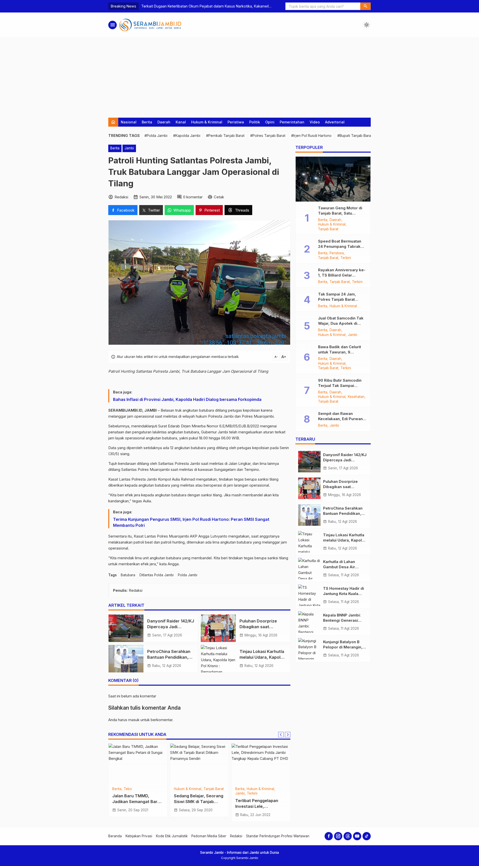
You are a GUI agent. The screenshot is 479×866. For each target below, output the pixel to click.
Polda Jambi (187, 575)
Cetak (219, 197)
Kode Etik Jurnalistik (172, 836)
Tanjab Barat (184, 793)
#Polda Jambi (155, 135)
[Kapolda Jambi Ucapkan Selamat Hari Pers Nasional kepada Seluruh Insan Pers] (138, 764)
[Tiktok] (366, 836)
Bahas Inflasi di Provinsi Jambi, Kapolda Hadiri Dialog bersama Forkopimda (187, 399)
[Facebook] (329, 836)
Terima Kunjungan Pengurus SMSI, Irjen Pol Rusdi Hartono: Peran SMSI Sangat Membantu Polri (191, 522)
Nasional (128, 122)
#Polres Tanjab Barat (267, 135)
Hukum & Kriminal (206, 122)
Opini (269, 122)
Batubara (128, 575)
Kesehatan (356, 397)
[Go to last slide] (281, 734)
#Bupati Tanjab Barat (354, 135)
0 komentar (193, 197)
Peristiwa (236, 122)
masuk (133, 719)
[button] (365, 6)
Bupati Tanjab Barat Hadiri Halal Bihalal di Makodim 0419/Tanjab (257, 801)
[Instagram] (338, 836)
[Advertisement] (239, 75)
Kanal (181, 122)
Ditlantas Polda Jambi (156, 575)
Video (315, 122)
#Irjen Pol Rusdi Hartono (311, 135)
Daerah (163, 122)
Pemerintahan (292, 122)
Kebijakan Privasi (138, 836)
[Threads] (348, 836)
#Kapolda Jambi (186, 135)
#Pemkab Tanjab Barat (225, 135)
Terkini (129, 789)
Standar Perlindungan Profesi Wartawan (277, 836)
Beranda (115, 836)
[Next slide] (287, 734)
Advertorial (335, 122)
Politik (254, 122)
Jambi (129, 148)
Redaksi (236, 836)
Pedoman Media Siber (208, 836)
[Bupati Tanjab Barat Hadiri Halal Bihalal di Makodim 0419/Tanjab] (261, 764)
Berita (147, 122)
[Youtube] (357, 836)
